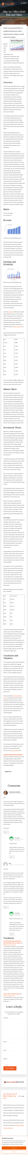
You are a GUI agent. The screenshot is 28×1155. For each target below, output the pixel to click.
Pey (10, 863)
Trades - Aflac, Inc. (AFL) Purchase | (11, 993)
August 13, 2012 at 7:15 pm (16, 793)
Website (5, 1058)
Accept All (14, 1147)
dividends (10, 312)
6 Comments (22, 19)
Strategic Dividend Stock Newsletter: (13, 754)
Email (5, 1050)
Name (5, 1041)
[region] (14, 1145)
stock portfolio (15, 750)
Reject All (14, 1151)
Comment (6, 1017)
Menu (24, 3)
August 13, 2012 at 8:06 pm (16, 864)
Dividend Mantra (14, 792)
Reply (6, 832)
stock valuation (17, 326)
